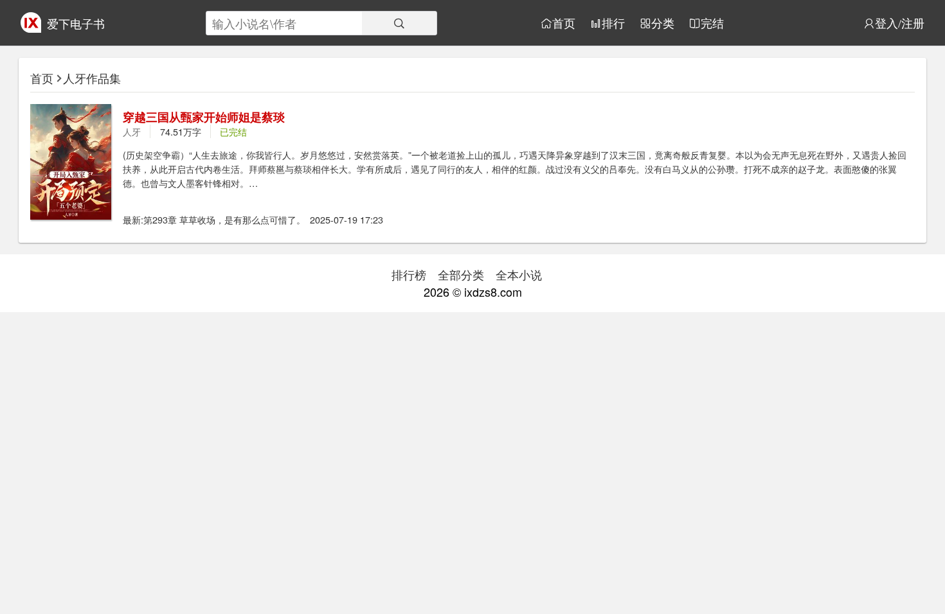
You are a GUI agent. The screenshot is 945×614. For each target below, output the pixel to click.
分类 (662, 23)
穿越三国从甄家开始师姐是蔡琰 (204, 117)
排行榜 (409, 274)
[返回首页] (31, 27)
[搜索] (399, 23)
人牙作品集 (92, 77)
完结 (712, 23)
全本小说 (519, 274)
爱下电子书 (76, 23)
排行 (613, 23)
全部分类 (461, 274)
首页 (563, 23)
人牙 (132, 131)
